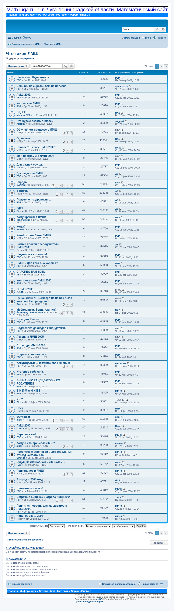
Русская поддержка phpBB (89, 601)
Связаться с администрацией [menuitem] (119, 584)
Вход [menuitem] (148, 37)
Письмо (85, 14)
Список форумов (22, 584)
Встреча (22, 190)
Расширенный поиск (163, 29)
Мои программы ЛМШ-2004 (35, 155)
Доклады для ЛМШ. (30, 173)
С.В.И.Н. (21, 292)
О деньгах (23, 138)
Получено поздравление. (34, 199)
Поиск (157, 29)
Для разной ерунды (30, 164)
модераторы (27, 58)
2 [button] (161, 66)
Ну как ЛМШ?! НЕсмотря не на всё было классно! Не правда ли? (44, 299)
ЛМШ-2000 (23, 425)
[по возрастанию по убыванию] (123, 526)
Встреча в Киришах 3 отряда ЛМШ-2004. (44, 497)
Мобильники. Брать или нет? (37, 309)
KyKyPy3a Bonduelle (31, 312)
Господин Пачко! (28, 319)
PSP (19, 80)
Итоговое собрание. (30, 371)
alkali (19, 419)
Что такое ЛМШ (22, 53)
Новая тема (16, 66)
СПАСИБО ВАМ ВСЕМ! (31, 271)
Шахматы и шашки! (30, 488)
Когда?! (22, 226)
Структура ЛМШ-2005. (31, 345)
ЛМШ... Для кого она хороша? (37, 263)
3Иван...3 (22, 229)
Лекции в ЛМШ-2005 (30, 336)
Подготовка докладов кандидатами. (41, 328)
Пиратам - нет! (26, 434)
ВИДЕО (21, 112)
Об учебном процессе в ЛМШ (37, 129)
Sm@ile (21, 458)
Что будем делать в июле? (35, 120)
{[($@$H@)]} (24, 220)
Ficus (20, 211)
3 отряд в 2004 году (30, 479)
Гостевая (61, 14)
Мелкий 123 (23, 115)
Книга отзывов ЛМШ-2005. (34, 280)
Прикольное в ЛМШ (30, 470)
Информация (27, 14)
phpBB (98, 599)
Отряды (22, 182)
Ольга (20, 428)
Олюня (119, 443)
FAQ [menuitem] (28, 37)
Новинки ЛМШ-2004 (30, 515)
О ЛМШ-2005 (25, 289)
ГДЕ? (20, 208)
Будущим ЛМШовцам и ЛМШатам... (41, 462)
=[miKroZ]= (121, 86)
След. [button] (166, 66)
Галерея (161, 37)
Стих (20, 408)
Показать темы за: (38, 526)
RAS (117, 112)
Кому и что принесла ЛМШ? (36, 443)
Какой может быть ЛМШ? (34, 235)
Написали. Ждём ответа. (33, 77)
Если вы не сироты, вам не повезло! (42, 86)
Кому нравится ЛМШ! (31, 217)
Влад (118, 147)
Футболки (23, 416)
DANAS (21, 185)
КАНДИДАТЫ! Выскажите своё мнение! (43, 363)
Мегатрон (120, 363)
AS (18, 167)
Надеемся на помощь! (32, 254)
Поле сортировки (75, 526)
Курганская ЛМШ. (29, 103)
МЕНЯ (118, 391)
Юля (117, 182)
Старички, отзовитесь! (32, 354)
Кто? (20, 399)
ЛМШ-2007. (24, 94)
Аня (19, 304)
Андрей (21, 123)
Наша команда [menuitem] (150, 584)
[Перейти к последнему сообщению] (121, 77)
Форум (74, 14)
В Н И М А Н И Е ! (28, 390)
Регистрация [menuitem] (132, 37)
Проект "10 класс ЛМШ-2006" (36, 147)
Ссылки (16, 37)
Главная (11, 14)
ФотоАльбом (46, 14)
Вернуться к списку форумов (25, 539)
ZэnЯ (118, 497)
